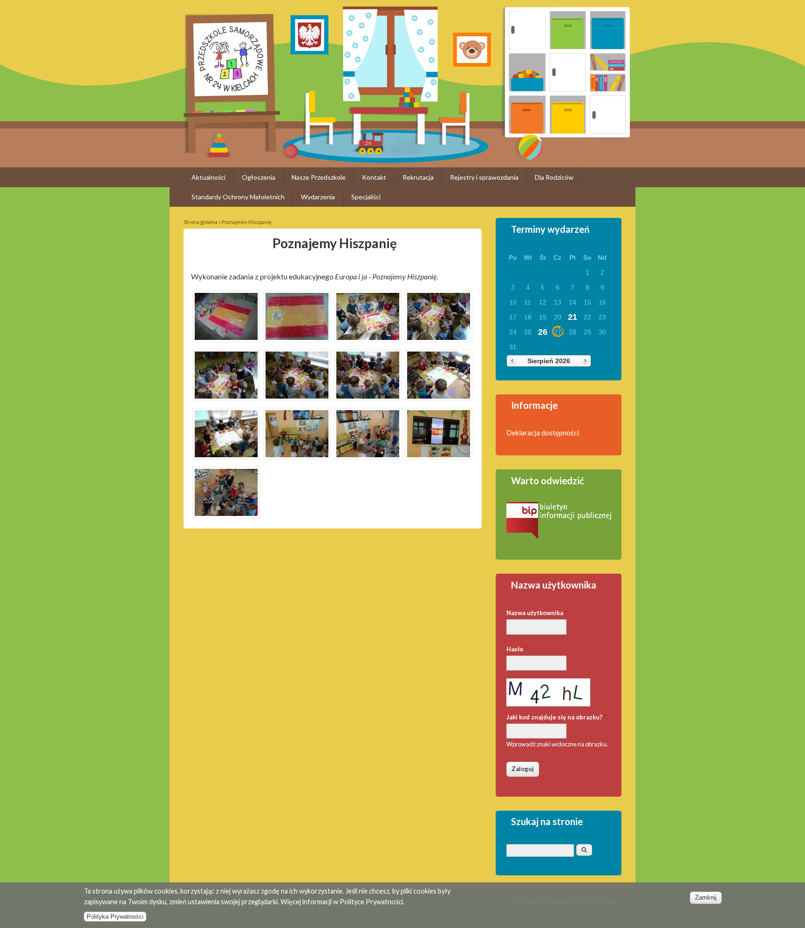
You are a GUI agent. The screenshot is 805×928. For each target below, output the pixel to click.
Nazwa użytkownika (537, 612)
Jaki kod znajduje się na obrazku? (556, 716)
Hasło (517, 648)
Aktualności (208, 177)
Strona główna (201, 222)
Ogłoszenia (258, 177)
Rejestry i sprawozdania (484, 177)
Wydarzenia (318, 197)
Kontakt (374, 177)
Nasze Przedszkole (319, 177)
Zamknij (705, 897)
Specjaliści (366, 197)
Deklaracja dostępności (542, 432)
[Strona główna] (232, 150)
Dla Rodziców (554, 177)
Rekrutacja (418, 177)
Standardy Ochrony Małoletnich (238, 197)
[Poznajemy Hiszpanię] (226, 338)
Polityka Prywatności (115, 916)
